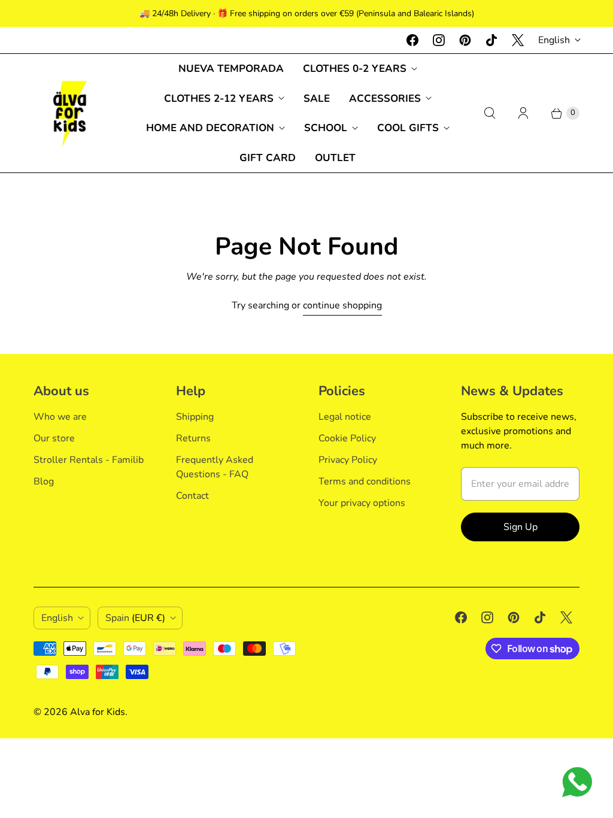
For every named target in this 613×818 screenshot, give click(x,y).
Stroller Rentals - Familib (89, 459)
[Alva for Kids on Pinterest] (465, 40)
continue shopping (342, 305)
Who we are (60, 416)
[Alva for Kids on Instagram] (439, 40)
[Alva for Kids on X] (518, 40)
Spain (135, 618)
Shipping (195, 416)
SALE (317, 98)
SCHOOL (325, 128)
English (554, 40)
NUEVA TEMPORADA (231, 68)
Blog (44, 481)
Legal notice (344, 416)
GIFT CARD (267, 158)
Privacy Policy (347, 459)
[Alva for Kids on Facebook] (412, 40)
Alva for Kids (97, 712)
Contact (192, 495)
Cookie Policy (347, 438)
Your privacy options (361, 503)
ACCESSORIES (385, 98)
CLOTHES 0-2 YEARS (354, 68)
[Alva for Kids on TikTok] (491, 40)
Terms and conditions (364, 481)
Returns (193, 438)
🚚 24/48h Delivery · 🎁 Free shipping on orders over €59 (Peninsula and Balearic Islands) (306, 13)
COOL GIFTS (408, 128)
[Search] (489, 113)
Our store (54, 438)
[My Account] (523, 113)
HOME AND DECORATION (210, 128)
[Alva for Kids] (69, 113)
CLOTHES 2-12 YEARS (219, 98)
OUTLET (335, 158)
